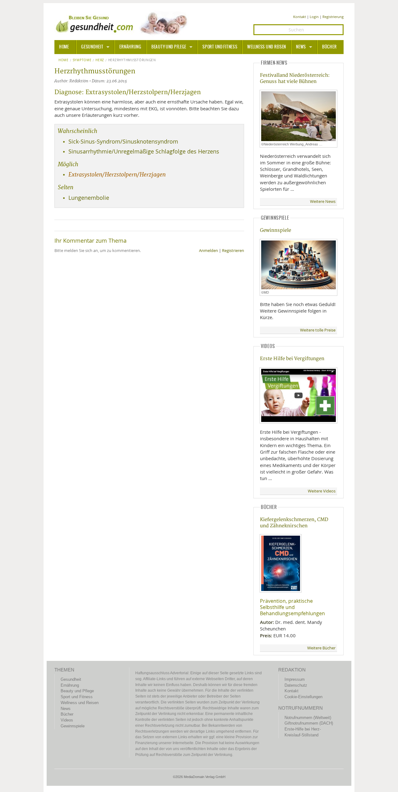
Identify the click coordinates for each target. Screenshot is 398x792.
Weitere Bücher (321, 648)
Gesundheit (92, 47)
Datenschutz (296, 685)
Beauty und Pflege (168, 47)
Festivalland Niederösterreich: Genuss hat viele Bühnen (295, 78)
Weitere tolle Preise (318, 330)
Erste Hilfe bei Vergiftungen (292, 359)
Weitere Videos (322, 491)
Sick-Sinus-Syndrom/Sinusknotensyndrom (123, 141)
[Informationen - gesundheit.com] (123, 23)
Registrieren (233, 250)
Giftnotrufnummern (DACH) (309, 723)
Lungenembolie (88, 197)
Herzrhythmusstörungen (132, 60)
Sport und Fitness (219, 47)
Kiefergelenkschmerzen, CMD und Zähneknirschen (294, 523)
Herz (99, 60)
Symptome (82, 60)
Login (314, 16)
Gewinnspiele (275, 230)
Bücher (329, 47)
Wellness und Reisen (266, 47)
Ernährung (130, 47)
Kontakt (299, 16)
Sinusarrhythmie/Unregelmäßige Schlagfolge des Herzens (143, 151)
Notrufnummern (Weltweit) (308, 717)
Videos (67, 720)
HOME (64, 47)
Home (63, 60)
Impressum (295, 679)
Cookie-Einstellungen (303, 696)
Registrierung (333, 16)
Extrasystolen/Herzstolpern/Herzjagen (117, 174)
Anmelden (208, 250)
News (301, 47)
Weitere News (323, 201)
